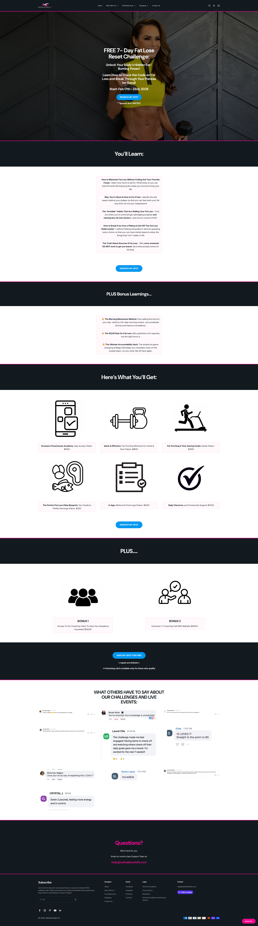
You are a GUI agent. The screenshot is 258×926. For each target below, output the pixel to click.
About (100, 5)
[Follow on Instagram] (44, 910)
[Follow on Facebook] (39, 910)
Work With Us (111, 5)
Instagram (129, 890)
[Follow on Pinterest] (50, 910)
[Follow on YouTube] (55, 910)
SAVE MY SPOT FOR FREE (129, 655)
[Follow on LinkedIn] (60, 910)
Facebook (129, 887)
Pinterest (129, 894)
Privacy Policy (147, 890)
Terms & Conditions (149, 887)
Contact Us (156, 5)
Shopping (142, 5)
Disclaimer (146, 894)
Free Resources (127, 5)
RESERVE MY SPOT (129, 97)
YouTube (129, 898)
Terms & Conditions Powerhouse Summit (154, 899)
